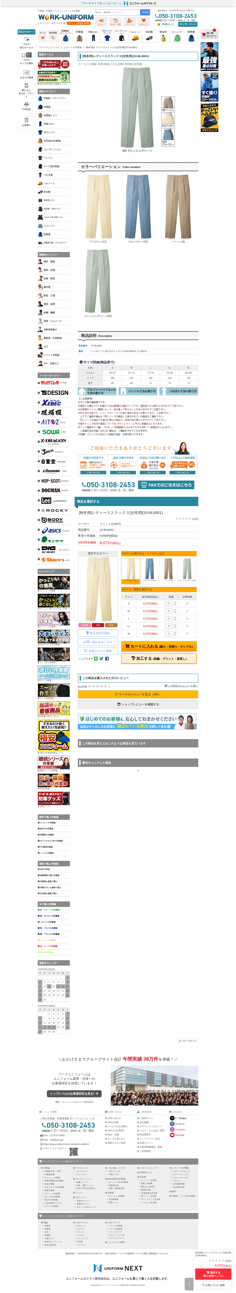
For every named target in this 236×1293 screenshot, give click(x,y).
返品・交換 (113, 1134)
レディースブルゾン (181, 1171)
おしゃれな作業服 (47, 662)
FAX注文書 (113, 1122)
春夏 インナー (83, 1182)
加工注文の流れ (100, 633)
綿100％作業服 (51, 1200)
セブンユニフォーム (117, 1238)
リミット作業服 (90, 64)
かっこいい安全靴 (148, 1180)
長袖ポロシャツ (83, 1204)
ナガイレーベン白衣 (117, 1235)
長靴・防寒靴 (147, 1183)
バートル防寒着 (115, 1229)
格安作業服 (45, 869)
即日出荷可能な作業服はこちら (53, 84)
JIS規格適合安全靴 (149, 1193)
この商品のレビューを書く (182, 685)
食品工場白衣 (50, 1245)
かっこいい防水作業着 (118, 1182)
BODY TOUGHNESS (86, 1188)
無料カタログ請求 (117, 1143)
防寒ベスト (113, 1202)
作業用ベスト (146, 1172)
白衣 (46, 1232)
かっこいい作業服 (47, 591)
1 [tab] (138, 770)
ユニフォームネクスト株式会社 (77, 1102)
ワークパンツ (82, 1168)
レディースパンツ (180, 1174)
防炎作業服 (45, 788)
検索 (144, 12)
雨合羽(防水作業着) (117, 1179)
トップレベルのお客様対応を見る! (72, 1093)
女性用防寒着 (179, 1184)
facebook (180, 1123)
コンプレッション (84, 1179)
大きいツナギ (114, 1171)
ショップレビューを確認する (140, 704)
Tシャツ (79, 1193)
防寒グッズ (45, 806)
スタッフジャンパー (149, 1168)
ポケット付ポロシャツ (86, 1207)
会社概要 (144, 1122)
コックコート (82, 1238)
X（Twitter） (181, 1118)
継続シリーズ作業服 (48, 770)
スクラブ (80, 1229)
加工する (161, 658)
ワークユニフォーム (72, 1074)
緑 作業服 (138, 64)
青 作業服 (129, 64)
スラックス (81, 1174)
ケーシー (80, 1232)
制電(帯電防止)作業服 (54, 1181)
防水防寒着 (113, 1199)
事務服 (47, 1235)
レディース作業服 (47, 627)
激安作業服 (49, 1190)
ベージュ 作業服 (117, 64)
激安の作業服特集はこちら (51, 753)
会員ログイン (146, 1143)
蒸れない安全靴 (147, 1187)
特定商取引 (145, 1134)
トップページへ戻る (150, 1138)
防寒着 (111, 1193)
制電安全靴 (146, 1190)
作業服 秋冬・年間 (53, 1171)
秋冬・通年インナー (85, 1185)
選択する (213, 1274)
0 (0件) (195, 519)
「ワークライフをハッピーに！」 (101, 3)
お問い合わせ (189, 24)
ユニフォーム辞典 (116, 1242)
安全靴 (143, 1177)
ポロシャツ (81, 1197)
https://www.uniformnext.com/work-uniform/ (66, 1144)
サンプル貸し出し (117, 1138)
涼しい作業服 (46, 680)
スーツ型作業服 (46, 698)
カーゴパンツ (82, 1171)
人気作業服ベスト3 (53, 1203)
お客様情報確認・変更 (151, 1147)
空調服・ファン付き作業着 (183, 1196)
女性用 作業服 (103, 64)
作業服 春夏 (50, 1174)
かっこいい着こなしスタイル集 (53, 609)
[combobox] (117, 12)
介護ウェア (49, 1238)
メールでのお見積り (118, 1126)
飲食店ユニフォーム (53, 1242)
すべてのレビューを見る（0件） (139, 694)
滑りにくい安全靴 (148, 1196)
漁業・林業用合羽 (116, 1188)
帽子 (174, 1191)
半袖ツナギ (113, 1174)
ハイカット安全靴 (148, 1202)
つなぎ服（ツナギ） (117, 1168)
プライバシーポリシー (151, 1126)
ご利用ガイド (146, 1118)
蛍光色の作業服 (47, 952)
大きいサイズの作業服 (49, 645)
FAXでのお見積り (116, 1130)
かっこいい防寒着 (116, 1196)
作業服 (47, 1168)
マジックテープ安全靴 (150, 1199)
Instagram (180, 1129)
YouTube (179, 1135)
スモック (177, 1181)
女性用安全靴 (179, 1187)
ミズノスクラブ (115, 1232)
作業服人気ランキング (49, 716)
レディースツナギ (180, 1178)
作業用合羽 (113, 1185)
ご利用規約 (145, 1151)
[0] (209, 41)
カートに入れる (161, 646)
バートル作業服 (51, 1206)
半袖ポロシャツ (83, 1201)
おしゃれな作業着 (52, 1196)
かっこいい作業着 (52, 1178)
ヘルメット (81, 1245)
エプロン (80, 1235)
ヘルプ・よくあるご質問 (152, 1130)
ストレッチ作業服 (52, 1193)
